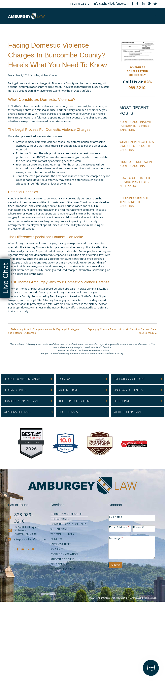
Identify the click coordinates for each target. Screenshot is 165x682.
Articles (35, 75)
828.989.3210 (80, 3)
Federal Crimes (60, 519)
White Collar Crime (63, 569)
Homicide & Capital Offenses (68, 524)
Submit (115, 565)
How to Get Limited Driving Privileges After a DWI (135, 181)
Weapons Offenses (62, 534)
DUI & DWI (56, 539)
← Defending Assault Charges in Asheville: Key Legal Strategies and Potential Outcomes (43, 331)
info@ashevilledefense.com (111, 3)
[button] (27, 379)
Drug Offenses (60, 564)
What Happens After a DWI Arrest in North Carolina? (137, 145)
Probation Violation (64, 554)
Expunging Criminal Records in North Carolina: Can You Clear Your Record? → (122, 331)
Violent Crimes (49, 75)
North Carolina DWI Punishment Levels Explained (135, 125)
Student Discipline (62, 559)
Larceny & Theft (61, 544)
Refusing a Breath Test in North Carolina (134, 201)
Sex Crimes (57, 549)
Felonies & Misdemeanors (66, 514)
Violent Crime (59, 529)
